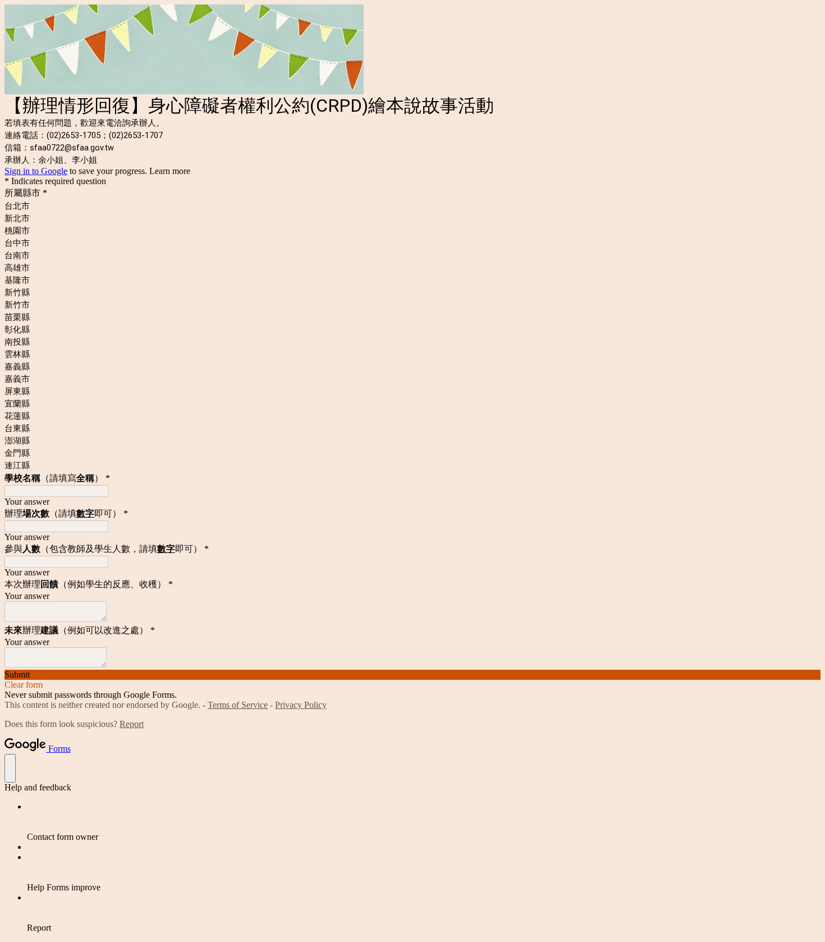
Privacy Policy (301, 705)
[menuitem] (424, 822)
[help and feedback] (10, 768)
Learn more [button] (169, 171)
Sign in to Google (35, 171)
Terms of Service (238, 705)
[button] (412, 675)
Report (132, 724)
